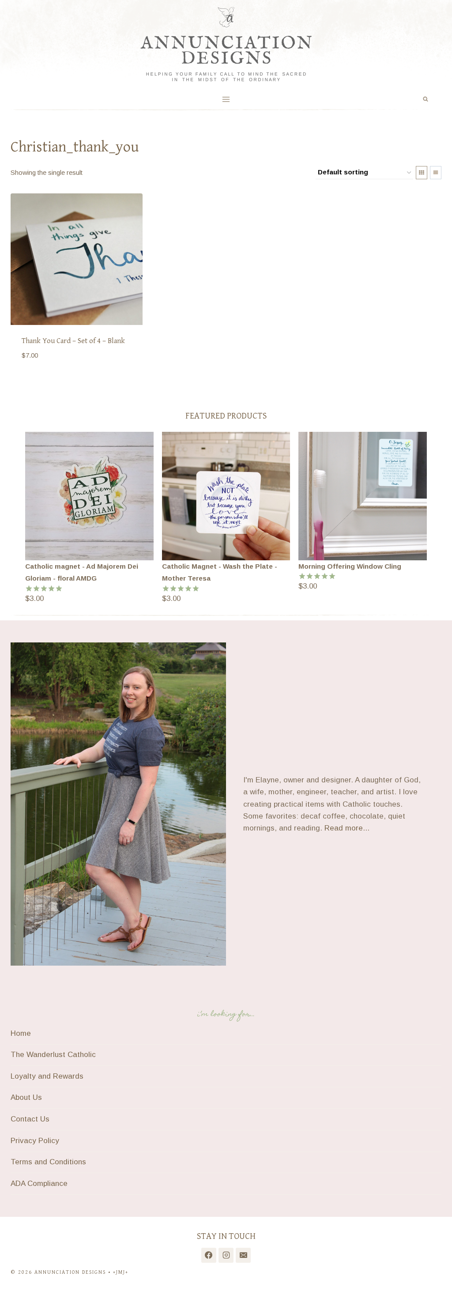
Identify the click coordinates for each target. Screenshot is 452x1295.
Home (21, 1033)
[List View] (435, 172)
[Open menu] (226, 99)
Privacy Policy (35, 1140)
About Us (26, 1097)
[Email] (243, 1255)
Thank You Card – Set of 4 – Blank (73, 340)
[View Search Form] (425, 99)
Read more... (346, 828)
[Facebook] (208, 1255)
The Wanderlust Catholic (53, 1054)
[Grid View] (421, 172)
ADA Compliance (39, 1183)
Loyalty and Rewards (47, 1076)
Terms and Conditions (48, 1162)
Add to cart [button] (45, 381)
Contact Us (30, 1119)
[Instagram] (226, 1255)
